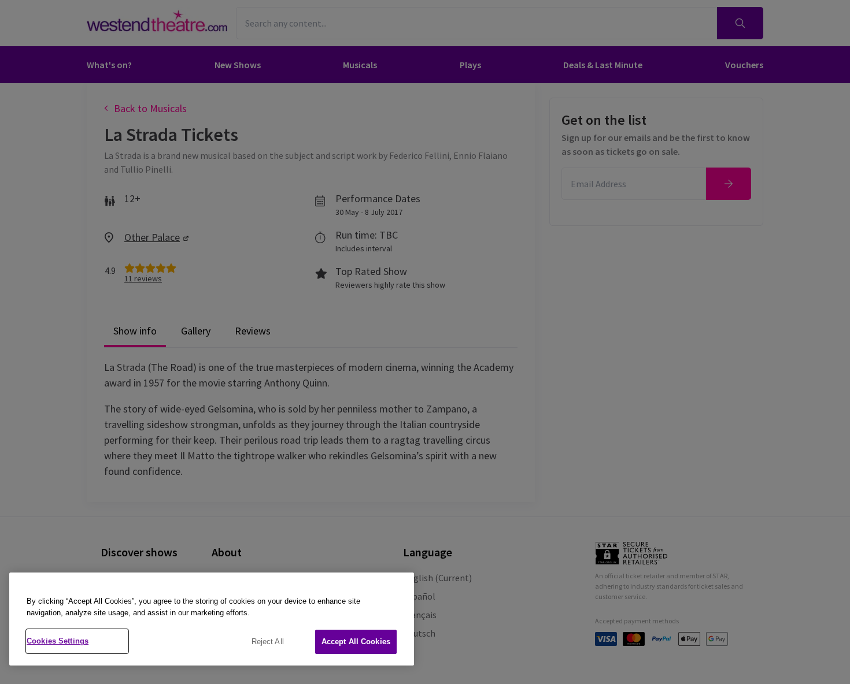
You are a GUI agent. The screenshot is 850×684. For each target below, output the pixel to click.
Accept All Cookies (355, 641)
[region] (211, 619)
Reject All (268, 641)
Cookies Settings (57, 641)
